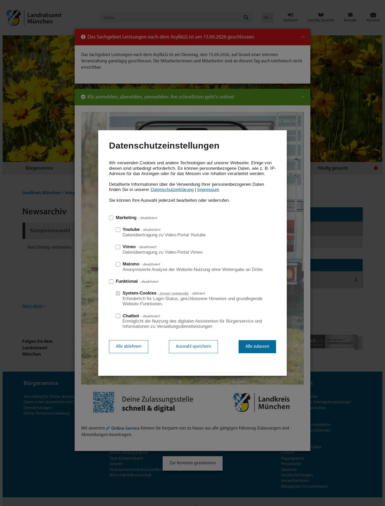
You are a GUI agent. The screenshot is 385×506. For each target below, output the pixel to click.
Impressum (208, 189)
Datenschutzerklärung (172, 189)
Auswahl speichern (193, 346)
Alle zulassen (257, 346)
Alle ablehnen (128, 346)
